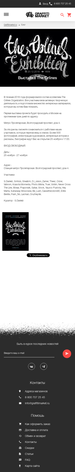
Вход (45, 4)
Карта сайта (32, 466)
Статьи (29, 454)
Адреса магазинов (36, 391)
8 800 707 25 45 (62, 4)
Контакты (31, 442)
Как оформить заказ (37, 424)
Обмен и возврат (35, 436)
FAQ (27, 460)
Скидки (29, 448)
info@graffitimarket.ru (37, 403)
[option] (16, 231)
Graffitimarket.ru (10, 25)
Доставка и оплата (36, 430)
